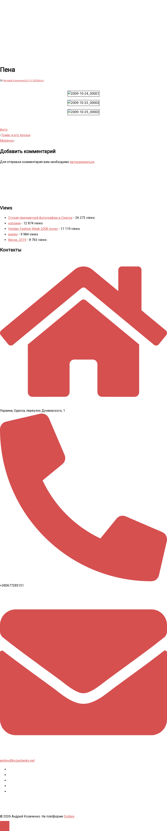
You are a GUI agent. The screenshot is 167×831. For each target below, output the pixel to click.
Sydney (69, 816)
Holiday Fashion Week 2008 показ (33, 229)
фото (41, 80)
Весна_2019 (17, 240)
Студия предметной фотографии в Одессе (40, 218)
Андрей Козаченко (14, 80)
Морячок (6, 141)
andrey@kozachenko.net (17, 760)
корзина (14, 223)
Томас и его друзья (15, 135)
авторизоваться (82, 162)
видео (13, 234)
